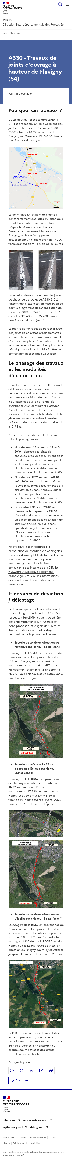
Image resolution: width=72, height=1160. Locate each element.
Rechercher (60, 4)
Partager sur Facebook (11, 1070)
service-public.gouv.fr (36, 1120)
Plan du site (8, 1137)
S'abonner (23, 1080)
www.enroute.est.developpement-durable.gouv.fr (31, 574)
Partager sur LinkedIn (31, 1070)
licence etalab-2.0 (11, 1155)
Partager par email (41, 1070)
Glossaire (21, 1137)
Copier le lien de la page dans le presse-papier (51, 1070)
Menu (67, 4)
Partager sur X (21, 1070)
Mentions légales (37, 1137)
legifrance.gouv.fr (13, 1127)
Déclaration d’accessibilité (26, 1143)
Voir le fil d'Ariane (12, 33)
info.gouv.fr (10, 1120)
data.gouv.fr (37, 1127)
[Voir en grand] (36, 178)
